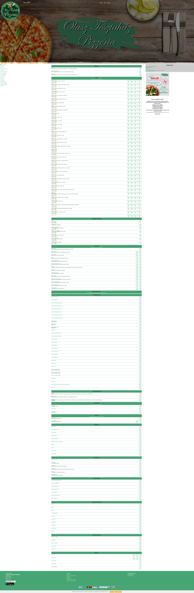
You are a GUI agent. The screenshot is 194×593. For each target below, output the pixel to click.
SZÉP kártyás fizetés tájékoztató (71, 580)
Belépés (160, 0)
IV (6, 581)
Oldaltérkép (68, 574)
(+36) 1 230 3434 (156, 0)
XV (9, 581)
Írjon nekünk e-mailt (130, 575)
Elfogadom (112, 591)
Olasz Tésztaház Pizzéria (13, 574)
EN (145, 0)
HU (144, 0)
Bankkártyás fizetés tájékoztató (71, 579)
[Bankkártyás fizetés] (80, 587)
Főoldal (101, 2)
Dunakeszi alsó (13, 581)
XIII (8, 581)
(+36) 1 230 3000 (150, 0)
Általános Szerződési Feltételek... (71, 575)
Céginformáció (69, 578)
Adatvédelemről (118, 591)
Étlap (105, 2)
